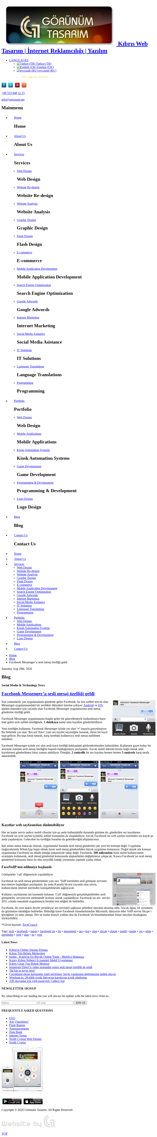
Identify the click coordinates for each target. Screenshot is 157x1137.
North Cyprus (17, 1042)
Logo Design (25, 498)
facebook (22, 931)
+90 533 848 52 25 (13, 93)
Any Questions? (19, 1021)
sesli (11, 931)
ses (81, 931)
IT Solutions (24, 350)
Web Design (24, 171)
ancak (103, 931)
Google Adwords (27, 301)
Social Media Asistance (31, 333)
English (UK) (45, 67)
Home (13, 655)
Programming (25, 382)
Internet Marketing (28, 317)
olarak (113, 931)
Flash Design (25, 236)
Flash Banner (17, 1025)
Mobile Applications (29, 433)
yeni (39, 934)
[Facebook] (5, 86)
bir (59, 931)
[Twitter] (11, 86)
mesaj (33, 931)
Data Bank (15, 1032)
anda (148, 931)
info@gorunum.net (13, 99)
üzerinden (7, 934)
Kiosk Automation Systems (33, 450)
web (18, 934)
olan (94, 931)
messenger (70, 931)
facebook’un (47, 931)
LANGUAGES (19, 60)
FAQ (12, 1018)
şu (33, 934)
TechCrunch (29, 924)
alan (26, 934)
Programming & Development (35, 482)
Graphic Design (26, 220)
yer (141, 931)
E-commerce (24, 252)
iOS (100, 705)
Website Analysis (27, 203)
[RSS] (24, 86)
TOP (4, 1133)
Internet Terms (18, 1035)
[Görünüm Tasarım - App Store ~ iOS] (33, 1103)
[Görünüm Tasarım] (28, 1127)
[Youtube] (18, 86)
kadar (132, 931)
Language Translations (30, 366)
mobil (123, 931)
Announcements (19, 1028)
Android (88, 705)
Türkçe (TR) (43, 63)
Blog (12, 658)
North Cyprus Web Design (25, 1039)
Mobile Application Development (37, 268)
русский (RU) (47, 70)
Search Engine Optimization (34, 285)
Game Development (29, 466)
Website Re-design (28, 187)
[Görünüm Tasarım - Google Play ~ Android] (12, 1103)
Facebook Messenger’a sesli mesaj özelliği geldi (48, 693)
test (87, 931)
